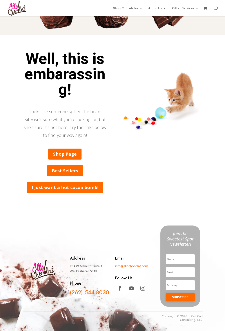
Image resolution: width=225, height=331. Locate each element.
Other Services (183, 8)
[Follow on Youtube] (131, 288)
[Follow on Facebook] (120, 288)
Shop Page (65, 154)
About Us (155, 8)
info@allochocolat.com (131, 266)
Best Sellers (65, 171)
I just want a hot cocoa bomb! (65, 187)
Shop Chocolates (125, 8)
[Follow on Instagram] (143, 288)
